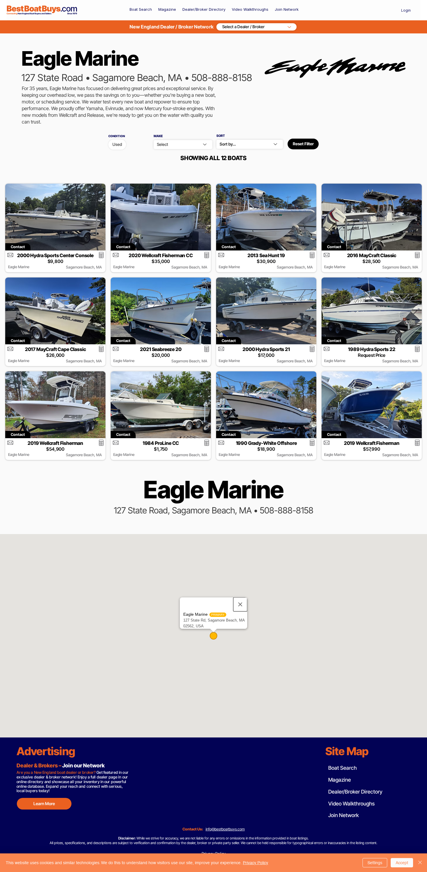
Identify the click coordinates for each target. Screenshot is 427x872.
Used (117, 144)
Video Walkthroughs (351, 804)
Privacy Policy (255, 862)
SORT (220, 135)
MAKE (158, 136)
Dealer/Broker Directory (355, 792)
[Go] (101, 255)
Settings (374, 862)
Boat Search (342, 768)
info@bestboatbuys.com (225, 829)
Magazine (339, 780)
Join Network (343, 815)
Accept (402, 862)
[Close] (420, 862)
